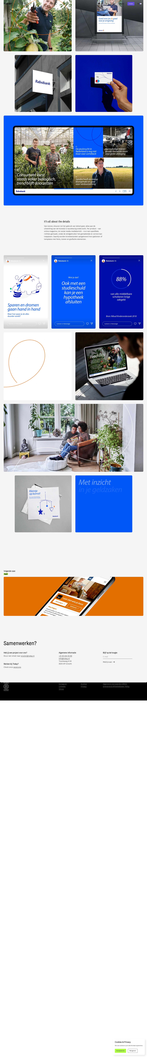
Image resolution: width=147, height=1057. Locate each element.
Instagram (63, 687)
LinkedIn (62, 690)
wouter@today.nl (27, 656)
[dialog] (129, 1047)
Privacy (84, 690)
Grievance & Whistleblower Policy (116, 690)
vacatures (17, 667)
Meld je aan (107, 662)
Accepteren (120, 1051)
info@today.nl (64, 659)
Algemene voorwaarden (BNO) (115, 687)
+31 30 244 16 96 (65, 656)
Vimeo (61, 693)
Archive (84, 687)
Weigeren (132, 1051)
